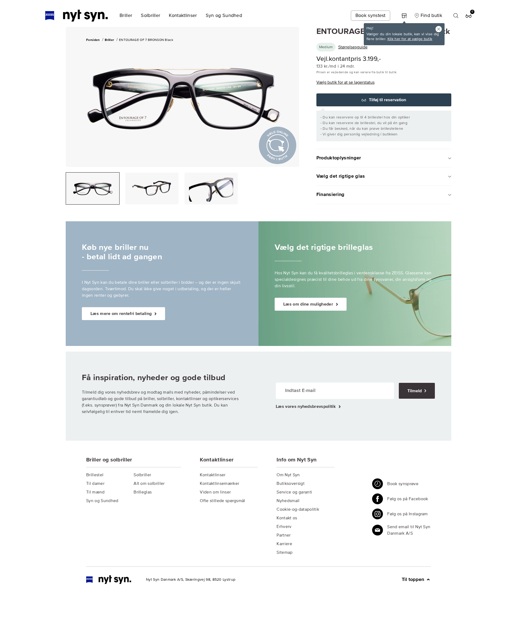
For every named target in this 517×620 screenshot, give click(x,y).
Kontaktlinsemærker (219, 483)
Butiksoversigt (290, 483)
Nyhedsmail (288, 501)
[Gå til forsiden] (108, 579)
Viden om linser (215, 492)
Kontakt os (287, 518)
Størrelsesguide (353, 47)
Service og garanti (294, 492)
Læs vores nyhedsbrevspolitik (306, 406)
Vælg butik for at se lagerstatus (345, 82)
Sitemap (284, 552)
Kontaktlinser (212, 475)
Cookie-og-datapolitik (298, 509)
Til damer (95, 483)
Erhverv (284, 526)
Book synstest (370, 15)
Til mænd (95, 492)
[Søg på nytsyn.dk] (455, 15)
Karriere (284, 544)
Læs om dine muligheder (308, 304)
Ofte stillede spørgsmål (222, 501)
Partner (284, 535)
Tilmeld (415, 391)
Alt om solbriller (149, 483)
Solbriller (142, 475)
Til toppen (413, 579)
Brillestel (94, 475)
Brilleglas (143, 492)
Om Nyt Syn (288, 475)
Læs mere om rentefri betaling (121, 313)
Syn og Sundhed (102, 501)
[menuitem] (126, 15)
